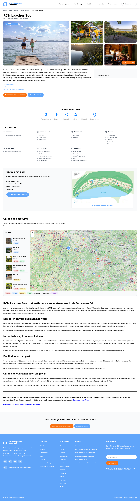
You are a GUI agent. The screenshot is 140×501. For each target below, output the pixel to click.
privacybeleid (128, 468)
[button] (96, 250)
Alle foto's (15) (129, 62)
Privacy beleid (118, 497)
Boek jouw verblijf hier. (81, 400)
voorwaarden (109, 470)
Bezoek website (36, 95)
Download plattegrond (19, 194)
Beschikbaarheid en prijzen (15, 95)
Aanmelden (112, 463)
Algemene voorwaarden (130, 497)
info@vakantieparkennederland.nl (19, 467)
